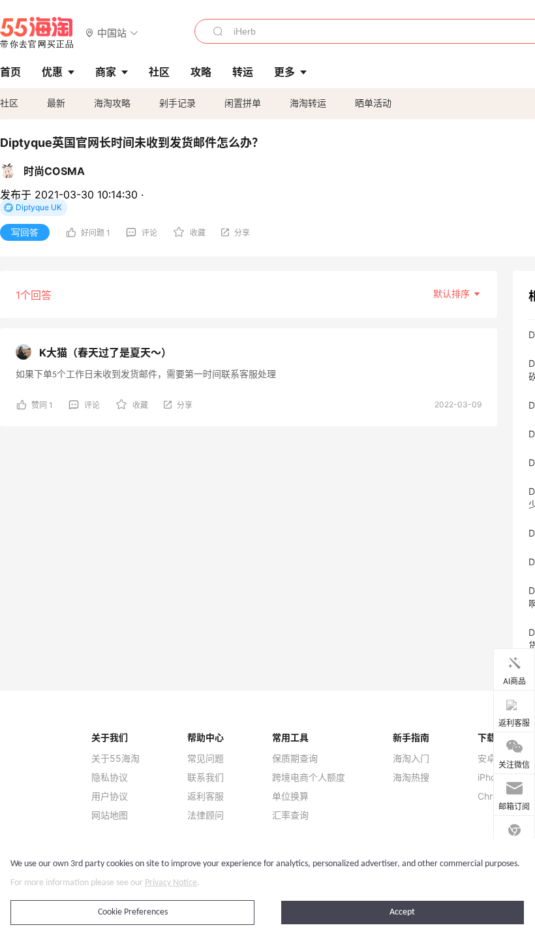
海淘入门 (411, 758)
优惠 (52, 71)
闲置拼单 (242, 102)
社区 (9, 102)
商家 (105, 71)
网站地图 (109, 815)
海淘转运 (308, 102)
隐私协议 (109, 777)
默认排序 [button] (452, 293)
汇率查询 (290, 815)
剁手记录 (177, 102)
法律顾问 (205, 815)
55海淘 (37, 32)
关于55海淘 (115, 758)
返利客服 (205, 796)
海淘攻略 (112, 102)
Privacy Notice (171, 883)
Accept (402, 912)
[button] (112, 32)
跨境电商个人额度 (308, 777)
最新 (56, 102)
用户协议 (109, 796)
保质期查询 (295, 758)
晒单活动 (373, 102)
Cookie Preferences (133, 912)
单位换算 (290, 796)
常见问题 (205, 758)
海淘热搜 (411, 777)
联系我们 (205, 777)
